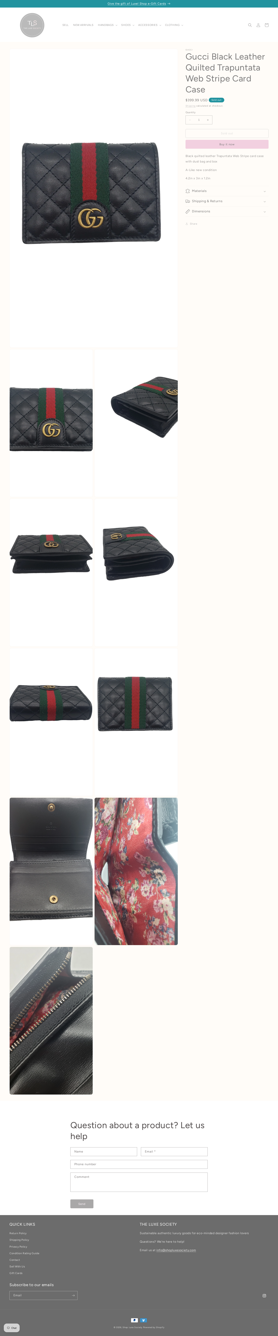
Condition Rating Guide (24, 1253)
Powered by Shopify (154, 1327)
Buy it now (227, 144)
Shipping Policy (19, 1240)
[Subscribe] (73, 1295)
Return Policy (18, 1233)
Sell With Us (17, 1266)
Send (81, 1204)
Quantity (191, 112)
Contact (14, 1260)
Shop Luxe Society (132, 1327)
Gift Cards (16, 1273)
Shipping (191, 105)
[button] (107, 25)
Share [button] (193, 223)
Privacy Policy (18, 1246)
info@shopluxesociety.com (176, 1250)
